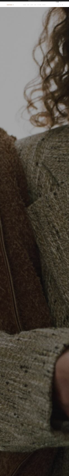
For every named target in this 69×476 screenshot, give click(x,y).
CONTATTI (44, 4)
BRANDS (24, 4)
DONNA (32, 4)
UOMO (28, 4)
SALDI (35, 4)
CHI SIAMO (39, 4)
